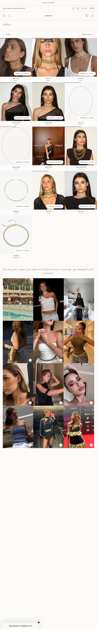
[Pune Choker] (81, 57)
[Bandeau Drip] (81, 101)
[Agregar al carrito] (91, 317)
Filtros (7, 34)
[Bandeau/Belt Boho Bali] (81, 146)
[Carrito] (93, 15)
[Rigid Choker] (16, 190)
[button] (20, 626)
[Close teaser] (39, 622)
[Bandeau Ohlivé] (48, 146)
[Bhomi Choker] (16, 57)
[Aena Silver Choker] (16, 101)
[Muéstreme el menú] (4, 15)
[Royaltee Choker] (48, 101)
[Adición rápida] (91, 445)
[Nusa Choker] (16, 234)
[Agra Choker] (48, 190)
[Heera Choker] (81, 190)
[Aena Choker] (48, 57)
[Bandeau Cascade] (16, 146)
